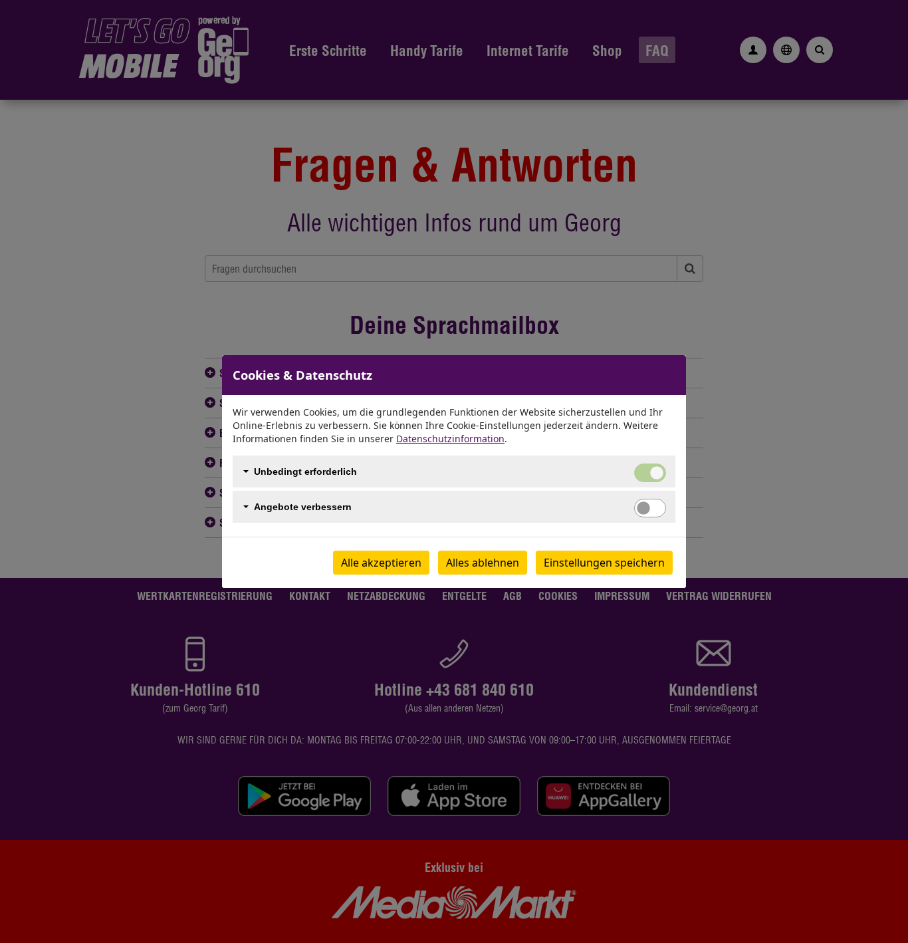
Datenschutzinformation (450, 438)
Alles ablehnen (482, 562)
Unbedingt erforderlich (305, 471)
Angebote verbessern (303, 506)
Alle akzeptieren (381, 562)
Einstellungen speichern (604, 562)
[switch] (650, 508)
